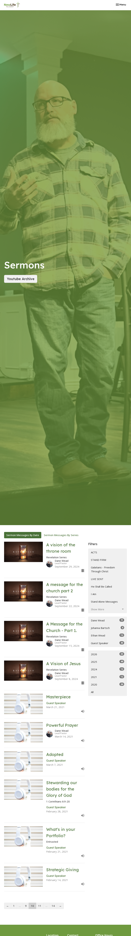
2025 (107, 661)
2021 (107, 677)
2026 (107, 654)
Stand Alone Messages (104, 601)
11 (39, 905)
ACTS (94, 552)
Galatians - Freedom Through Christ (103, 569)
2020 (107, 684)
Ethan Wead (107, 635)
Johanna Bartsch (107, 628)
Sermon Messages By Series (61, 535)
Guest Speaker (107, 643)
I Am (93, 594)
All (92, 692)
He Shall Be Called (101, 586)
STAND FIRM (98, 560)
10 (32, 905)
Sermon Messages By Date (22, 535)
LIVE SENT (97, 579)
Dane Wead (107, 620)
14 (53, 905)
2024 (107, 669)
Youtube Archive (20, 279)
